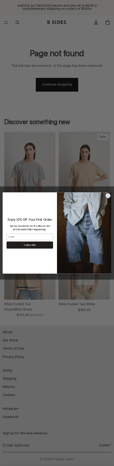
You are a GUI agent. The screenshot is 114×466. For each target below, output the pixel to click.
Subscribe (30, 245)
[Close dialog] (108, 196)
